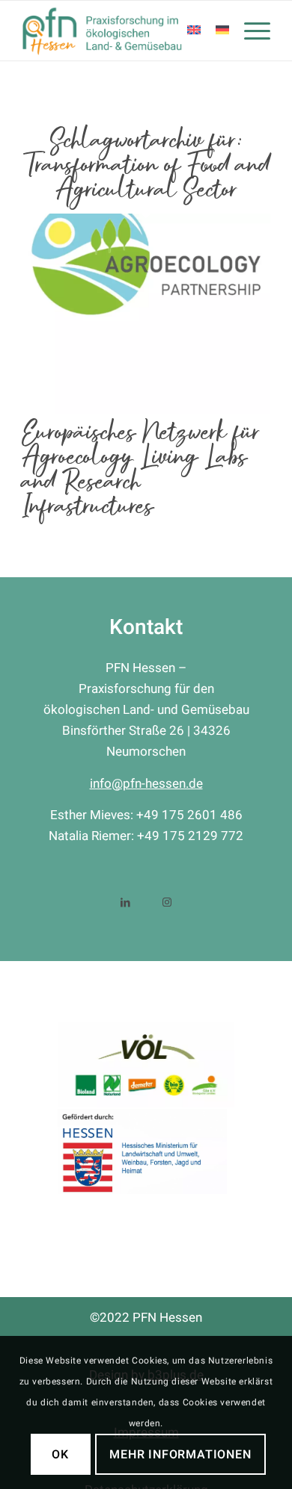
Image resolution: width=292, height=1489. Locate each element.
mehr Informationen (180, 1455)
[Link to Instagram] (166, 900)
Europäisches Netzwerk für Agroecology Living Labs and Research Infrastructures (141, 469)
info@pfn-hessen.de (146, 783)
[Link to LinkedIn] (125, 900)
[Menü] (249, 30)
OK (60, 1455)
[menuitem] (249, 30)
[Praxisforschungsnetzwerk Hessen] (121, 30)
